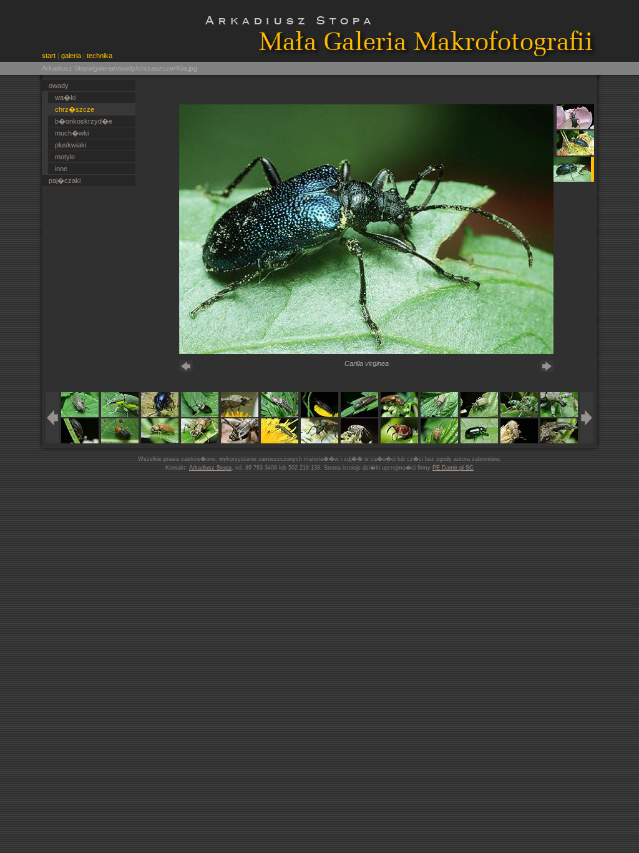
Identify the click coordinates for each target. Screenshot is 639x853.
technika (99, 55)
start (49, 55)
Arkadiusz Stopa (210, 468)
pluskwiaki (70, 145)
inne (61, 168)
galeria (71, 55)
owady (59, 85)
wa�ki (65, 97)
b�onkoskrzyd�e (83, 121)
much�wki (72, 133)
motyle (65, 156)
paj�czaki (64, 180)
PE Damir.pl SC (453, 468)
